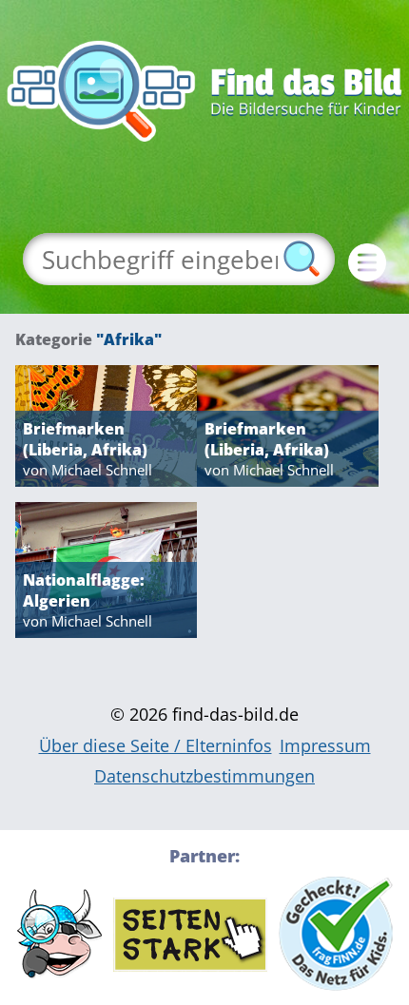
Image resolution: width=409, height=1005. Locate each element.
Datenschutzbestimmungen (204, 775)
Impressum (325, 745)
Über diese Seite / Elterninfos (155, 745)
